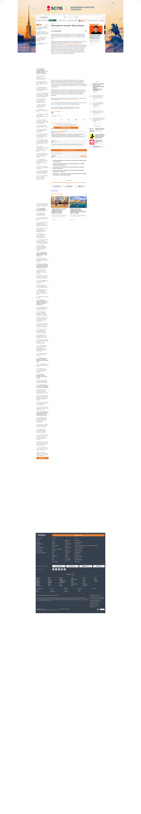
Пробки (71, 17)
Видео (53, 547)
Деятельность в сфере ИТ (94, 603)
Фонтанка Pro (77, 540)
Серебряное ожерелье (61, 14)
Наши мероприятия (40, 547)
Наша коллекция (78, 549)
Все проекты (77, 561)
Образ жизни (67, 540)
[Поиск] (98, 17)
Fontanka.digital (78, 552)
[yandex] (65, 569)
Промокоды (97, 126)
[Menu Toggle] (37, 17)
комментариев (57, 31)
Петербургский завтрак (97, 14)
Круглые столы (78, 557)
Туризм (66, 554)
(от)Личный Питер (46, 14)
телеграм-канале (73, 36)
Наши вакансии (39, 550)
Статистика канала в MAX (41, 552)
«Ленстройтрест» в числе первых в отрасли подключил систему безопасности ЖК (58, 211)
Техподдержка (39, 543)
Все (38, 24)
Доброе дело (54, 556)
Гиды (53, 552)
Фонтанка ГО (54, 14)
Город (53, 554)
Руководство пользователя (94, 605)
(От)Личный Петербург (79, 547)
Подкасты (67, 545)
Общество (67, 542)
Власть (53, 550)
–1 (85, 138)
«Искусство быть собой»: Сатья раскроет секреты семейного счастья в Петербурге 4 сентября (95, 37)
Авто (53, 540)
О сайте (37, 540)
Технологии (67, 552)
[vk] (59, 569)
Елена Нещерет (57, 111)
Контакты (38, 542)
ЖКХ (53, 559)
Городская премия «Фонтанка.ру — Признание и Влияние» (86, 545)
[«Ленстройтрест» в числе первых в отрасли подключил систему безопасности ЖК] (59, 202)
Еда (53, 557)
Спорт (66, 549)
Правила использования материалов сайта (97, 598)
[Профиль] (104, 17)
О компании (38, 549)
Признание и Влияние (72, 14)
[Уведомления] (101, 17)
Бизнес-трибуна (55, 545)
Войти (55, 156)
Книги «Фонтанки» (78, 550)
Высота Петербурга (78, 559)
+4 (82, 147)
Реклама (38, 545)
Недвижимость (55, 561)
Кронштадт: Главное (79, 556)
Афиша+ (53, 542)
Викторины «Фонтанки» (57, 549)
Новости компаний (56, 194)
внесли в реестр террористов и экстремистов (69, 99)
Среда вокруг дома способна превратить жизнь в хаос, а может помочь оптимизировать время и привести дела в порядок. (78, 215)
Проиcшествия (68, 547)
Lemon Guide (79, 14)
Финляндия (67, 557)
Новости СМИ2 (54, 190)
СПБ (41, 24)
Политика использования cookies (95, 600)
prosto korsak (56, 131)
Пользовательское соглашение (95, 595)
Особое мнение (68, 543)
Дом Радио (77, 554)
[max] (53, 569)
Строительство (68, 550)
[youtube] (62, 569)
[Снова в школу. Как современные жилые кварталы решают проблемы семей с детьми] (78, 202)
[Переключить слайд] (104, 29)
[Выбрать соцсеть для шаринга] (86, 31)
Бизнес (53, 543)
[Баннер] (52, 20)
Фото (66, 561)
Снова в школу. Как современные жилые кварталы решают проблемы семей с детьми (78, 211)
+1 (82, 138)
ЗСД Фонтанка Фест (87, 14)
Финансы (67, 556)
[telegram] (56, 569)
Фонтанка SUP (39, 14)
